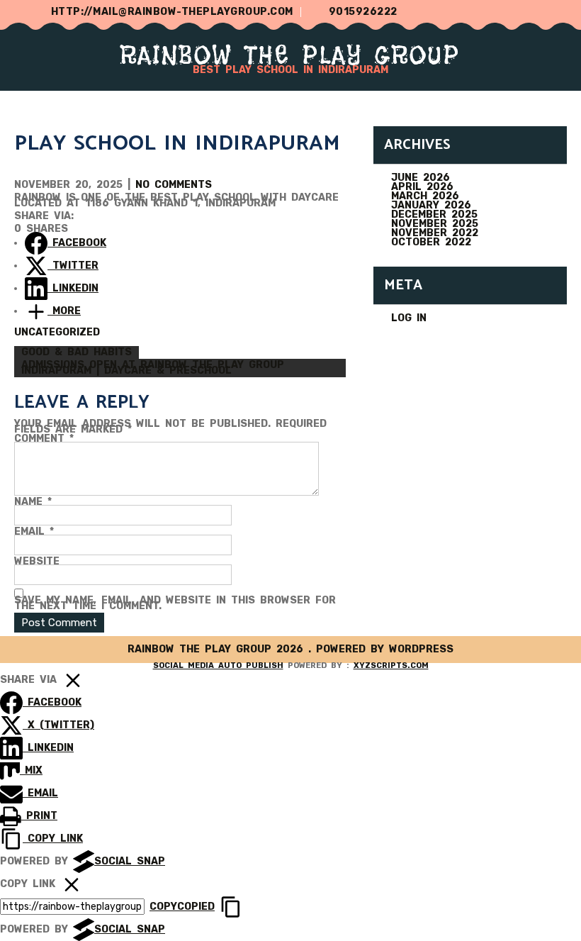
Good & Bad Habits (76, 352)
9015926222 (363, 12)
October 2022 (431, 242)
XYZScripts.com (391, 665)
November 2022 (434, 233)
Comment (44, 439)
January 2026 (431, 205)
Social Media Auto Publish (218, 665)
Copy (182, 907)
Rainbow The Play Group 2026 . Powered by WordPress (290, 649)
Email (34, 532)
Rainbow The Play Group (290, 54)
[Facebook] (530, 12)
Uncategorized (57, 332)
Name (33, 502)
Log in (409, 318)
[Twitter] (501, 12)
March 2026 (425, 196)
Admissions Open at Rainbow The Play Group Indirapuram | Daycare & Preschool (152, 368)
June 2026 (420, 178)
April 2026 (422, 187)
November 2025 (434, 224)
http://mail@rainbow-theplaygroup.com (172, 12)
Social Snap (129, 861)
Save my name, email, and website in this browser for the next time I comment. (175, 603)
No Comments (173, 185)
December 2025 (434, 214)
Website (37, 561)
